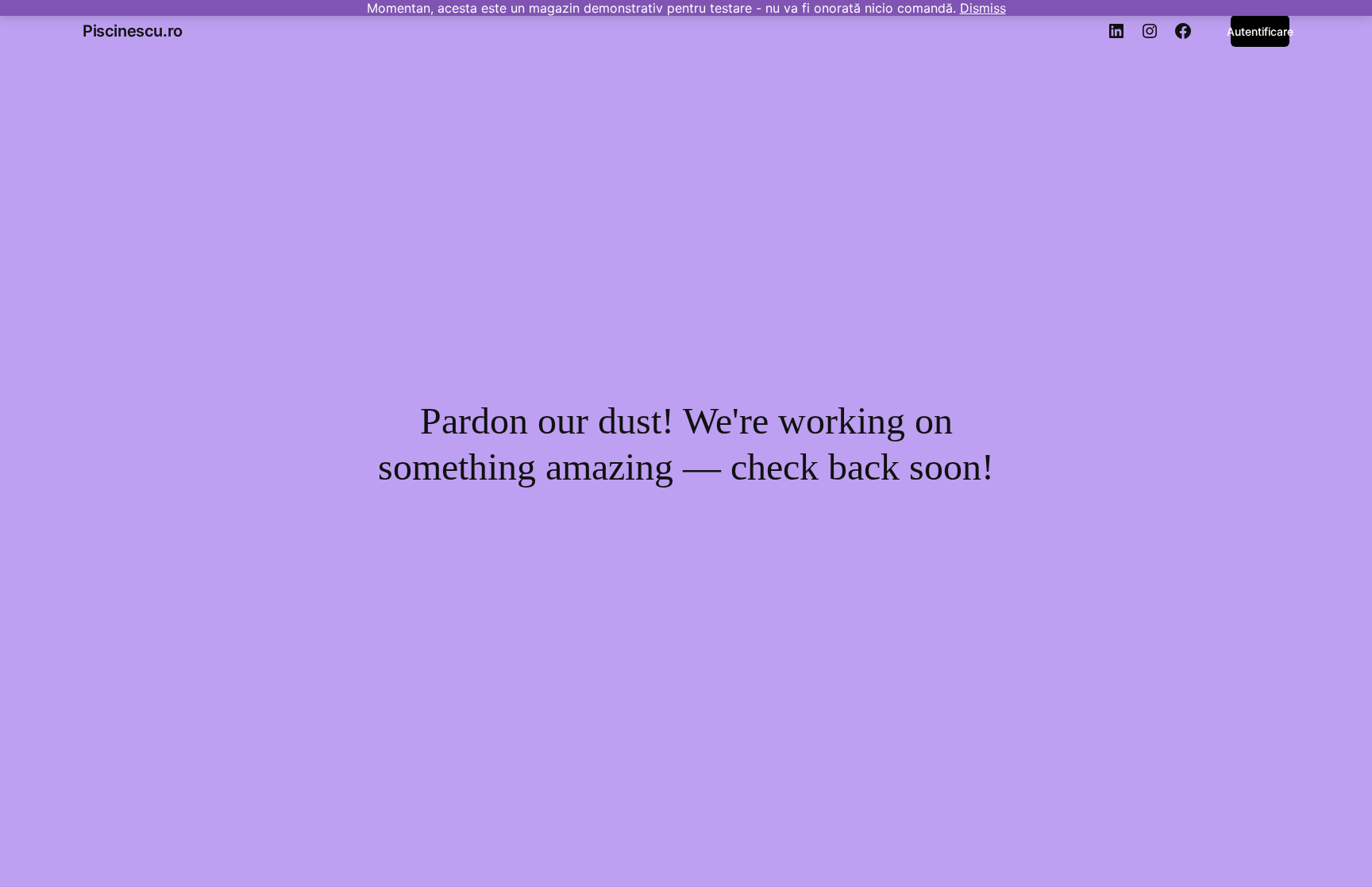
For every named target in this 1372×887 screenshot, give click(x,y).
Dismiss (983, 8)
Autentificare (1260, 31)
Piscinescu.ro (133, 30)
